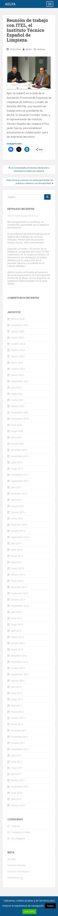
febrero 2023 (18, 356)
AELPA (10, 4)
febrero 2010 (18, 805)
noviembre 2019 (19, 456)
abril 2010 (16, 799)
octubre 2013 (18, 599)
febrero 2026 (18, 318)
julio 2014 (16, 543)
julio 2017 (16, 487)
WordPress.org (15, 877)
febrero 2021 (18, 406)
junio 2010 (16, 792)
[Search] (47, 197)
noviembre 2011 (19, 736)
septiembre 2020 (20, 418)
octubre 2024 (18, 343)
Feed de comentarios (18, 871)
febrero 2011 (18, 780)
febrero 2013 (18, 643)
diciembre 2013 (19, 587)
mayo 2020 (17, 431)
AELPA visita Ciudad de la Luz (22, 215)
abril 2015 (16, 499)
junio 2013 (16, 618)
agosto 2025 (17, 331)
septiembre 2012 (20, 674)
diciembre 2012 (19, 655)
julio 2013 (16, 611)
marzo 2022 (17, 375)
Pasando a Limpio (20, 832)
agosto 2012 (17, 680)
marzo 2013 (17, 636)
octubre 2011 (18, 742)
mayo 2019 (17, 468)
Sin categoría (18, 838)
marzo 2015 (17, 505)
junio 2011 (16, 761)
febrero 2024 (18, 350)
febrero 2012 (18, 717)
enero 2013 (17, 649)
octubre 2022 (18, 368)
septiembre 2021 (20, 381)
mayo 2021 (17, 393)
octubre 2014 (18, 530)
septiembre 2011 (20, 749)
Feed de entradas (16, 865)
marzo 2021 (17, 399)
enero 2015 (17, 518)
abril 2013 (16, 630)
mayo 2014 (17, 555)
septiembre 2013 (20, 605)
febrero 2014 (18, 574)
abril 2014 (16, 562)
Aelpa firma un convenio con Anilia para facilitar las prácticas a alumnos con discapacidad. (29, 182)
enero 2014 (17, 580)
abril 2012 (16, 705)
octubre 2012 (18, 668)
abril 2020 (16, 437)
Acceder (11, 859)
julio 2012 (16, 686)
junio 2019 (16, 462)
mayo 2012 (17, 699)
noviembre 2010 (19, 786)
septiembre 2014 (20, 537)
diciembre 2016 (19, 493)
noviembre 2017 (19, 474)
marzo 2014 (17, 568)
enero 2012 (17, 724)
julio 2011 (16, 755)
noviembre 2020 (19, 412)
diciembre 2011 (19, 730)
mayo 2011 (17, 767)
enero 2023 (17, 362)
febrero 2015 (18, 512)
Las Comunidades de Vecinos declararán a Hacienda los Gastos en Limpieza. (29, 169)
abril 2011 (16, 774)
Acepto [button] (50, 905)
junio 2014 (16, 549)
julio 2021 (16, 387)
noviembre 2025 (19, 325)
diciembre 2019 (19, 449)
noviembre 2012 (19, 661)
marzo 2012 (17, 711)
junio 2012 (16, 693)
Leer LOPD (29, 911)
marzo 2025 (17, 337)
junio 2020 (16, 424)
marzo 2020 (17, 443)
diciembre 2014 (19, 524)
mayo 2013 (17, 624)
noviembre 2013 (19, 593)
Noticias (41, 49)
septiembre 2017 (20, 481)
